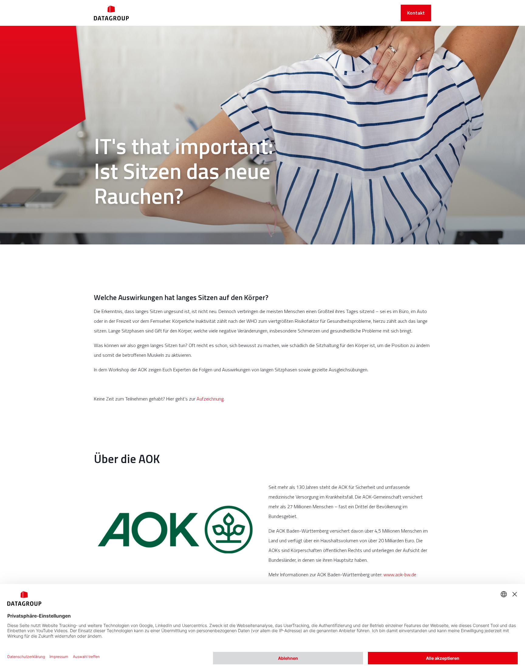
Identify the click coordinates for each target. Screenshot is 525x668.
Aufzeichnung (210, 398)
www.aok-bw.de (399, 574)
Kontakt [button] (416, 12)
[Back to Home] (111, 12)
